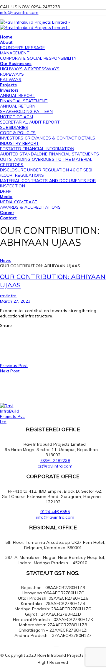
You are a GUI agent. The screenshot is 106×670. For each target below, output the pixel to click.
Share (6, 325)
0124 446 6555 (55, 511)
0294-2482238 (55, 460)
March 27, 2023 (15, 301)
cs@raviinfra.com (55, 466)
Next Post (10, 371)
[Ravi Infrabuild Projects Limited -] (35, 22)
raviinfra (8, 296)
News (5, 260)
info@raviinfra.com (19, 12)
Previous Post (14, 365)
